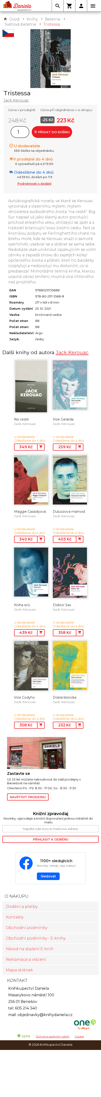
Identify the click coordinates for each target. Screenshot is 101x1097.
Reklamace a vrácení (26, 959)
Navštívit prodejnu (28, 797)
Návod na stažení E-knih (30, 949)
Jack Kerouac (16, 100)
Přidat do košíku (53, 132)
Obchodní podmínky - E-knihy (36, 938)
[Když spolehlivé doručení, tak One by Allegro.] (85, 1029)
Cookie (79, 1036)
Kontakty (14, 917)
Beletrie (52, 19)
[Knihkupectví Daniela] (18, 6)
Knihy (32, 19)
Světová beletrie (20, 24)
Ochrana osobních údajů (52, 1036)
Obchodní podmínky (26, 927)
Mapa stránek (19, 970)
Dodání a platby (22, 906)
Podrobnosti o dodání (34, 183)
